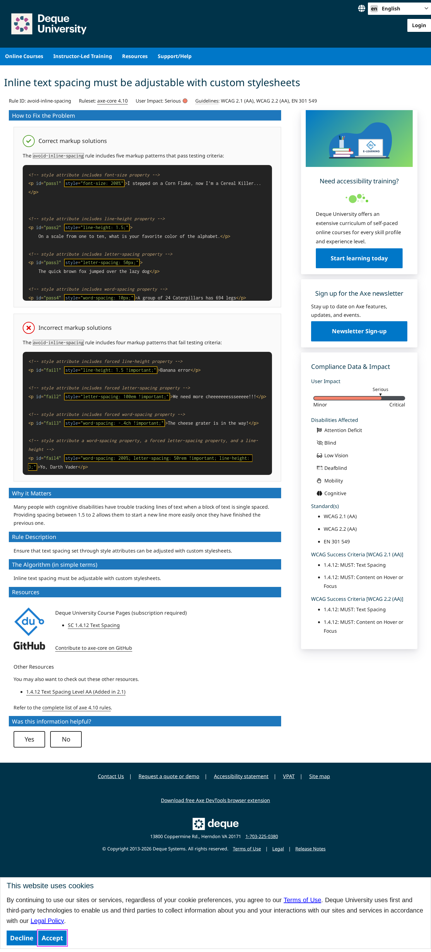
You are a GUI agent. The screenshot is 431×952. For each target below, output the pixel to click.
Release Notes (310, 849)
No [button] (66, 739)
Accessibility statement (241, 776)
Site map (319, 776)
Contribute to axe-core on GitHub (93, 647)
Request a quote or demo (169, 776)
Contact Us (111, 776)
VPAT (289, 776)
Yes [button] (29, 739)
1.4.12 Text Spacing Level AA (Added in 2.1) (76, 691)
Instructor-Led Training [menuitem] (82, 56)
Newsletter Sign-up (359, 331)
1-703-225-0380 (261, 836)
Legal (278, 849)
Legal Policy (47, 920)
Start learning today (359, 258)
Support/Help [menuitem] (175, 56)
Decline (21, 938)
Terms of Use (302, 899)
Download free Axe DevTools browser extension (215, 800)
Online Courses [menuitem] (24, 56)
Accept (52, 938)
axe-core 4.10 (112, 100)
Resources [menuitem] (135, 56)
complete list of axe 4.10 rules (76, 707)
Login (419, 25)
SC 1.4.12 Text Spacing (94, 625)
